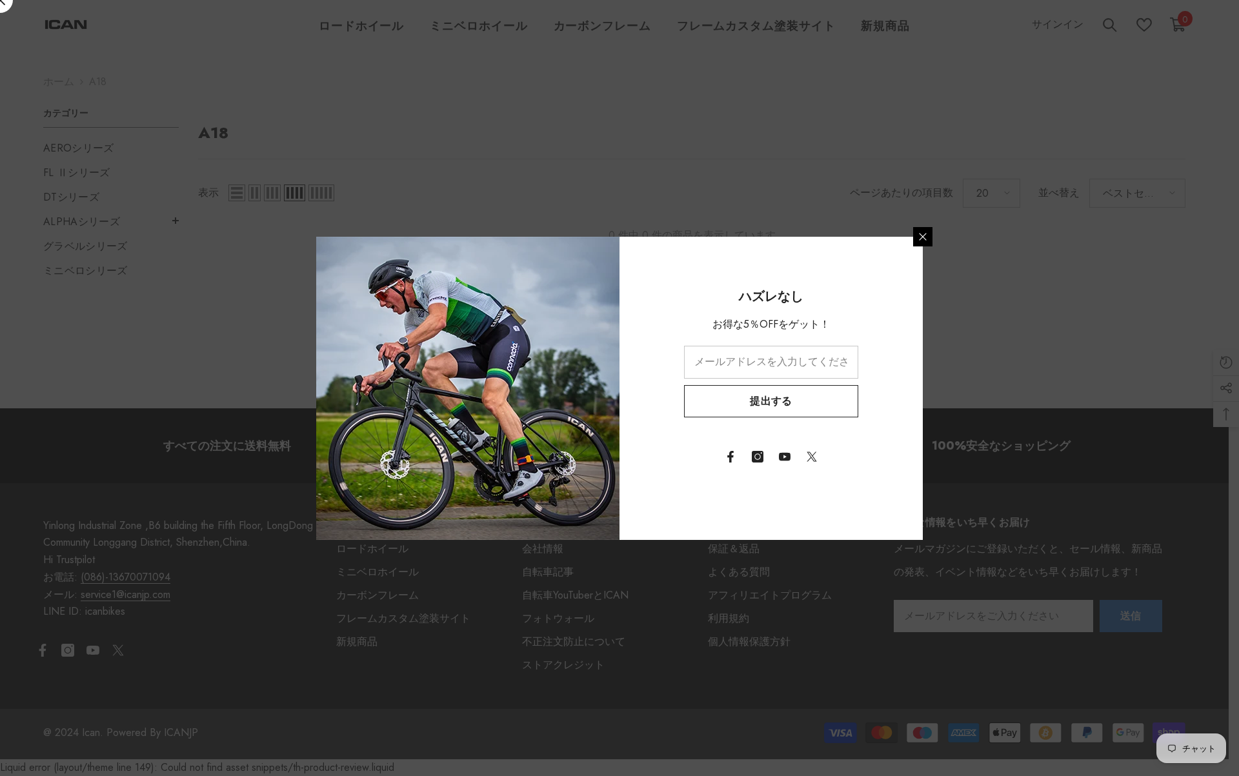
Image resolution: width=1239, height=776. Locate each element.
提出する (771, 400)
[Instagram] (757, 456)
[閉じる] (922, 236)
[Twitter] (811, 456)
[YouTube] (784, 456)
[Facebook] (730, 456)
